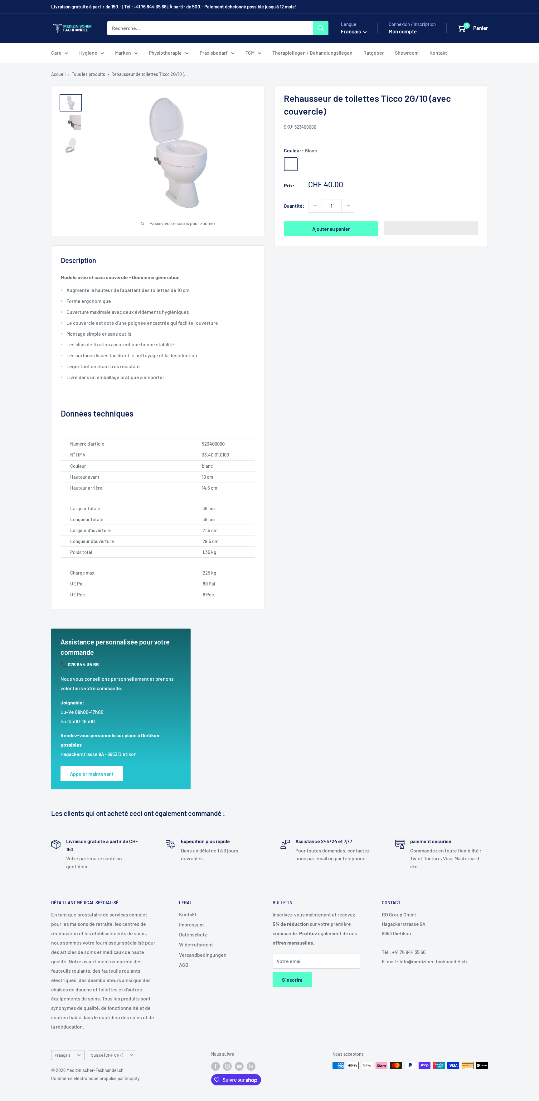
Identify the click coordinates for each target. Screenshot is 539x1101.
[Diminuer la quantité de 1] (315, 205)
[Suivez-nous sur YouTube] (239, 1066)
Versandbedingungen (202, 955)
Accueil (58, 74)
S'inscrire (292, 980)
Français (62, 1055)
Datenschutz (193, 934)
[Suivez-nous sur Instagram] (227, 1066)
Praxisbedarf (214, 53)
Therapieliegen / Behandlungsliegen (312, 53)
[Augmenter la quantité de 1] (348, 205)
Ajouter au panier (331, 229)
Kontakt (438, 53)
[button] (431, 228)
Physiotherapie (165, 53)
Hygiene (88, 53)
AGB (183, 965)
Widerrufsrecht (196, 944)
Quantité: (294, 206)
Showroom (407, 53)
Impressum (191, 924)
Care (56, 53)
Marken (123, 53)
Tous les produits (88, 74)
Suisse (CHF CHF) (107, 1055)
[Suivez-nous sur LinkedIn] (251, 1066)
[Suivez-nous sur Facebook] (215, 1066)
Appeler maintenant (92, 774)
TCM (250, 53)
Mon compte (403, 31)
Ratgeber (373, 53)
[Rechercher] (320, 28)
